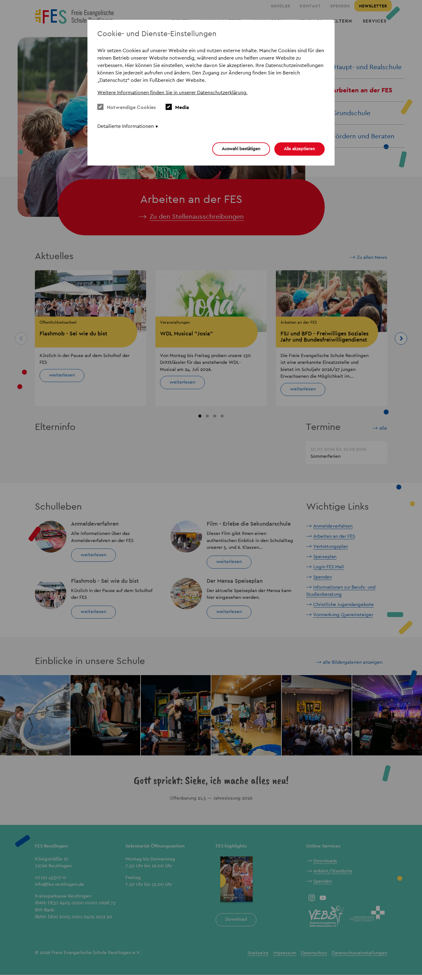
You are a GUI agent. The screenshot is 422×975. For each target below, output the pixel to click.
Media (182, 107)
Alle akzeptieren (299, 148)
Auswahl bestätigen (241, 148)
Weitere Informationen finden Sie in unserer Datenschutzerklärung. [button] (172, 92)
